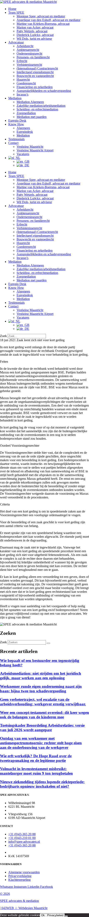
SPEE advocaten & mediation (19, 901)
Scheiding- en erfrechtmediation (37, 109)
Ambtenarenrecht (28, 50)
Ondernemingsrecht (29, 53)
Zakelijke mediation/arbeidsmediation (41, 105)
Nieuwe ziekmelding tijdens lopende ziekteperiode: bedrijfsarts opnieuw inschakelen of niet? (42, 784)
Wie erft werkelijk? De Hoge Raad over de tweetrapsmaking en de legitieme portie (36, 758)
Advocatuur (16, 42)
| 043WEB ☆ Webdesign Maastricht (23, 908)
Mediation (15, 98)
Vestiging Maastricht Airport (35, 150)
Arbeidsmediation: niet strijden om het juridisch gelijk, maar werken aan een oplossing (40, 675)
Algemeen (23, 128)
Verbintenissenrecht (29, 64)
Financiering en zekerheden (35, 87)
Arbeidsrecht (25, 46)
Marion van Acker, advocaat (35, 27)
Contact (13, 143)
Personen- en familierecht (33, 57)
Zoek (3, 336)
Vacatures (23, 154)
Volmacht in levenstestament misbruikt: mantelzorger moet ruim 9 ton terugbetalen (36, 771)
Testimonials (16, 139)
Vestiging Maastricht (30, 146)
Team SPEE (16, 12)
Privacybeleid (55, 915)
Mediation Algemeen (30, 102)
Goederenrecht (26, 83)
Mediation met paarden (32, 117)
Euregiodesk (25, 131)
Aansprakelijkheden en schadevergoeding (44, 90)
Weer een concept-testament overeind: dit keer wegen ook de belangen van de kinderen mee (44, 714)
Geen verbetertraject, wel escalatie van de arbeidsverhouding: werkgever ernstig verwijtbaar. (43, 701)
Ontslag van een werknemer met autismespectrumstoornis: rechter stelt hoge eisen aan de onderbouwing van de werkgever (41, 743)
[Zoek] (48, 643)
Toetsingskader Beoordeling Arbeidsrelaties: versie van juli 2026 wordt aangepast (42, 727)
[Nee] (66, 916)
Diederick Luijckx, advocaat (35, 35)
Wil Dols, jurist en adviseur (34, 38)
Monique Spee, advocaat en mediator (41, 16)
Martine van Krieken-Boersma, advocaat (43, 23)
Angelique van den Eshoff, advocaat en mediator (48, 20)
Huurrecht (23, 79)
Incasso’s (22, 94)
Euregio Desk (17, 120)
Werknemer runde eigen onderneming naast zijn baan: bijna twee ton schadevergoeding (41, 688)
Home (12, 9)
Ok (43, 915)
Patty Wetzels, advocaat (32, 31)
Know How (16, 124)
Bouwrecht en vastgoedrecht (35, 76)
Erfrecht (22, 61)
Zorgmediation (26, 113)
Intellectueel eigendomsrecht (35, 72)
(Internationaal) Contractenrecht (37, 68)
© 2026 (5, 893)
